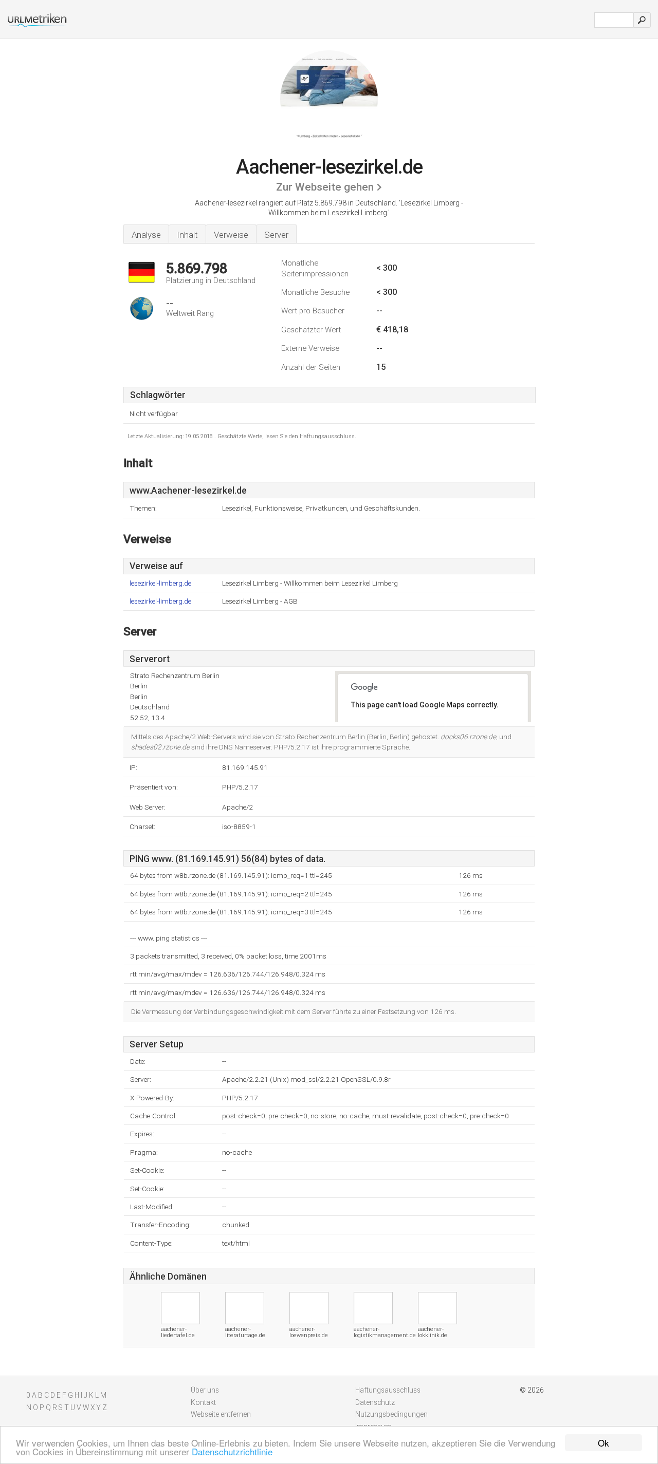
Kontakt (203, 1402)
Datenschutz (375, 1402)
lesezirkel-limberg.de (160, 583)
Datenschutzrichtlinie (232, 1451)
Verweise (231, 235)
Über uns (205, 1390)
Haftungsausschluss (388, 1390)
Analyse (146, 235)
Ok (603, 1442)
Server (276, 235)
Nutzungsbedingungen (391, 1414)
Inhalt (187, 235)
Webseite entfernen (221, 1414)
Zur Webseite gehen (325, 187)
